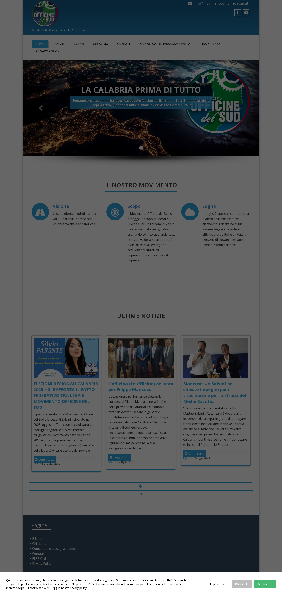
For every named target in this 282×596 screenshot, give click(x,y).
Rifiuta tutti (242, 584)
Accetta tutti (265, 584)
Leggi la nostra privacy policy (69, 588)
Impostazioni (218, 584)
